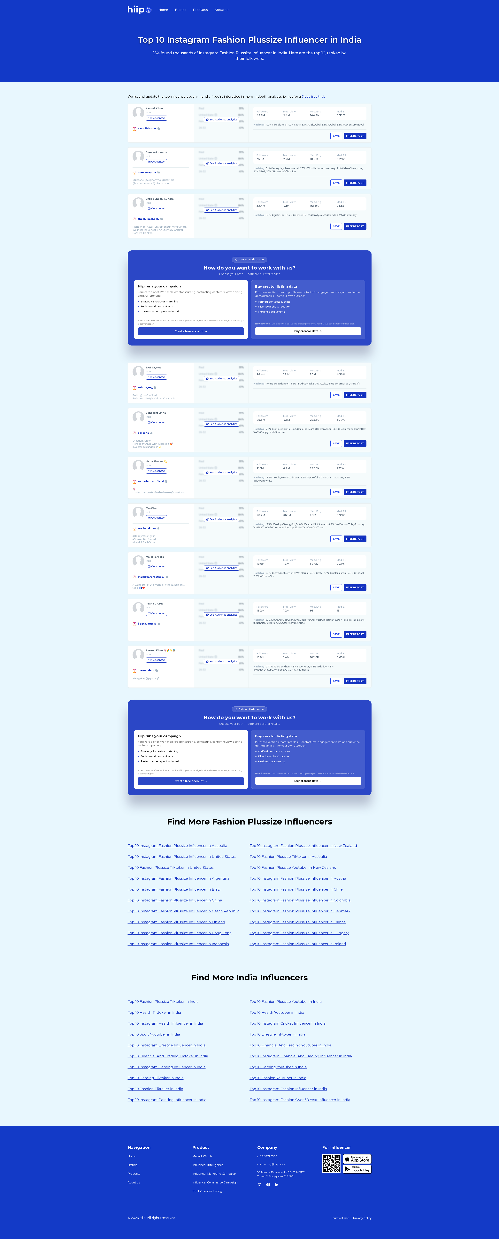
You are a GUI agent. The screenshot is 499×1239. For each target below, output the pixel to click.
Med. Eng (315, 111)
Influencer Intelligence (207, 1165)
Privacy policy (362, 1218)
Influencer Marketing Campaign (214, 1173)
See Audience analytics (223, 119)
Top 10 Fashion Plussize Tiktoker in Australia (288, 857)
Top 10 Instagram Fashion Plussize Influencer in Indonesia (178, 944)
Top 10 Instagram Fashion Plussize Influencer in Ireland (298, 944)
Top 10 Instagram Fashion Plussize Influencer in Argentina (178, 878)
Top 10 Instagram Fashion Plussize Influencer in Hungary (299, 933)
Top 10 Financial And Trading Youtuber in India (290, 1045)
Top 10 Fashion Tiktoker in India (155, 1089)
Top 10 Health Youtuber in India (277, 1012)
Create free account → (191, 331)
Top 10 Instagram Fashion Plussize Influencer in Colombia (300, 900)
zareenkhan (146, 670)
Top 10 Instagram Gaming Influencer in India (167, 1067)
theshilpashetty (148, 218)
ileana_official (147, 623)
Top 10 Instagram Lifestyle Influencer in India (167, 1045)
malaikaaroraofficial (151, 576)
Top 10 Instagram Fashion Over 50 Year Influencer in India (300, 1100)
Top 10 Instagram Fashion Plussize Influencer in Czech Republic (183, 911)
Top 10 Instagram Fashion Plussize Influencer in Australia (177, 846)
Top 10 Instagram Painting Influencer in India (167, 1100)
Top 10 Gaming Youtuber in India (278, 1067)
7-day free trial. (313, 96)
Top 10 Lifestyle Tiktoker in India (277, 1034)
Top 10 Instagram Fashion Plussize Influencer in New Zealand (303, 846)
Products (200, 10)
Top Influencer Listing (207, 1191)
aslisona (143, 432)
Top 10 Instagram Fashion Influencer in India (288, 1089)
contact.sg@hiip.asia (271, 1164)
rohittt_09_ (145, 387)
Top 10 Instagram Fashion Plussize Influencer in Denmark (300, 911)
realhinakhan (147, 528)
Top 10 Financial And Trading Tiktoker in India (168, 1056)
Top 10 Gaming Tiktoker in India (156, 1078)
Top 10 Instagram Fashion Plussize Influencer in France (298, 922)
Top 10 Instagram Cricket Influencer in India (288, 1023)
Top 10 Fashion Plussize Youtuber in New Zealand (293, 867)
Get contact (158, 118)
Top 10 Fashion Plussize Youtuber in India (286, 1002)
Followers (262, 111)
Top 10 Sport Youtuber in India (154, 1034)
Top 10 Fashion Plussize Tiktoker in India (163, 1002)
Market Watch (202, 1156)
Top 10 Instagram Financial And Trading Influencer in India (301, 1056)
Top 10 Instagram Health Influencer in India (165, 1023)
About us (222, 10)
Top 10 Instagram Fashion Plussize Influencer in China (175, 900)
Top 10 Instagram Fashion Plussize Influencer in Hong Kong (180, 933)
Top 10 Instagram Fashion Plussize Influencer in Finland (176, 922)
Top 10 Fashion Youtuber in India (278, 1078)
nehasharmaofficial (151, 481)
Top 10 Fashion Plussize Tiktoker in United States (171, 867)
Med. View (289, 111)
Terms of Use (340, 1218)
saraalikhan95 (147, 128)
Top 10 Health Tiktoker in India (154, 1012)
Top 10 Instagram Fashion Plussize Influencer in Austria (298, 878)
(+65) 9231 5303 (267, 1156)
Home (163, 10)
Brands (180, 10)
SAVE (336, 135)
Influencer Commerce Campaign (215, 1182)
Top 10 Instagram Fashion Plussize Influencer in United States (182, 857)
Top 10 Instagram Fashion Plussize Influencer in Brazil (175, 889)
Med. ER (341, 111)
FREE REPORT (355, 135)
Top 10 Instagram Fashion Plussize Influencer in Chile (296, 889)
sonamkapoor (147, 172)
